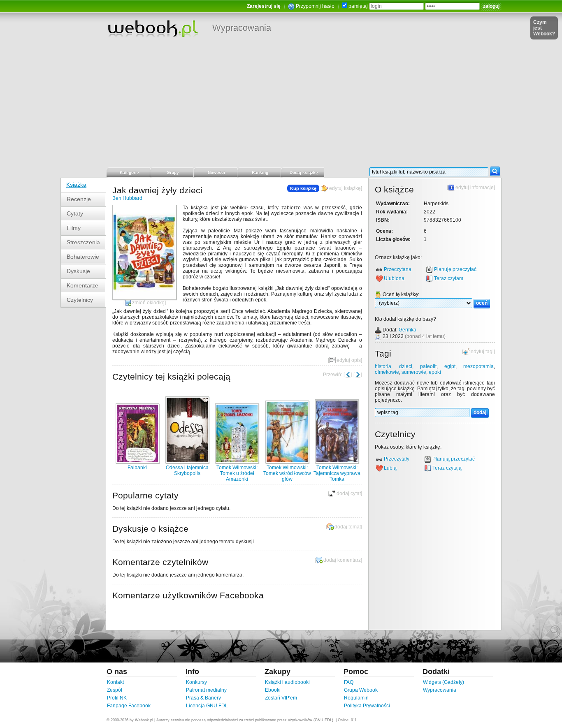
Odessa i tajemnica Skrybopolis (187, 470)
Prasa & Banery (203, 698)
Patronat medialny (206, 690)
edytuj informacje (474, 187)
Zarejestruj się (264, 6)
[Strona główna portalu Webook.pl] (152, 28)
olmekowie (387, 372)
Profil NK (117, 698)
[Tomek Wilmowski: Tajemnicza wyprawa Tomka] (337, 462)
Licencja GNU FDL (207, 706)
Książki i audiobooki (287, 682)
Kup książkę (303, 188)
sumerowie (414, 372)
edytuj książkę (345, 188)
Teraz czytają (447, 468)
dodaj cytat (349, 493)
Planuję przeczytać (455, 269)
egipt (449, 366)
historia (383, 366)
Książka (76, 184)
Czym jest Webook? (544, 28)
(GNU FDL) (323, 720)
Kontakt (115, 682)
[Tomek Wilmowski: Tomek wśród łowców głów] (287, 462)
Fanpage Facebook (129, 706)
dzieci (405, 366)
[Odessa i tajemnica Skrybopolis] (187, 462)
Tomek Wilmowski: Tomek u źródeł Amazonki (237, 473)
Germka (407, 330)
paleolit (428, 366)
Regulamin (356, 698)
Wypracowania (241, 28)
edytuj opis (349, 360)
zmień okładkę (148, 303)
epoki (435, 372)
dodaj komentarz (342, 560)
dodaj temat (347, 527)
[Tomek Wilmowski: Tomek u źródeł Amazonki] (237, 462)
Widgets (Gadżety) (443, 682)
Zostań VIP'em (281, 698)
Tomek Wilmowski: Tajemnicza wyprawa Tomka (337, 473)
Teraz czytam (448, 278)
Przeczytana (397, 269)
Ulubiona (394, 278)
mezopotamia (478, 366)
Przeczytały (396, 459)
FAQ (348, 682)
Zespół (114, 690)
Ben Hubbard (127, 198)
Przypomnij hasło (315, 6)
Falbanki (137, 467)
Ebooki (273, 690)
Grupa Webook (361, 690)
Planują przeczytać (453, 459)
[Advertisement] (281, 104)
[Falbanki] (137, 462)
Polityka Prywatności (367, 706)
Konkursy (196, 682)
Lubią (390, 468)
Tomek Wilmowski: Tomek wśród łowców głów (287, 473)
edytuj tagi (482, 351)
